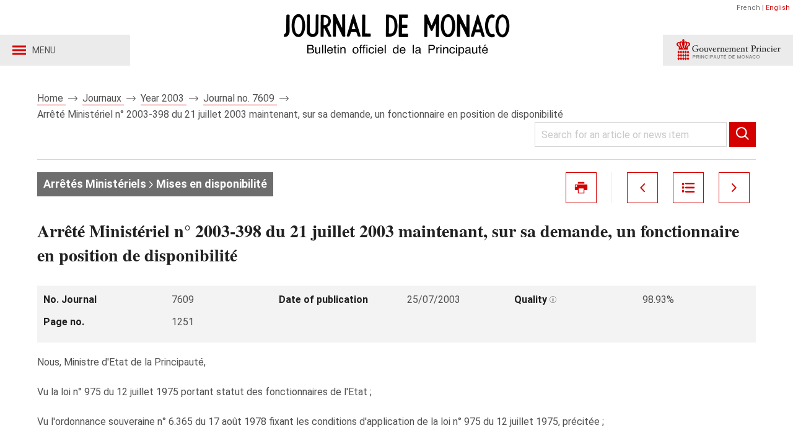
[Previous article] (642, 187)
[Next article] (734, 187)
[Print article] (581, 187)
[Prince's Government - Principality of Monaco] (728, 50)
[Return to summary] (688, 187)
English (778, 8)
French (748, 8)
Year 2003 (163, 98)
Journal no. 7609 (240, 98)
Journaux (103, 98)
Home (51, 98)
